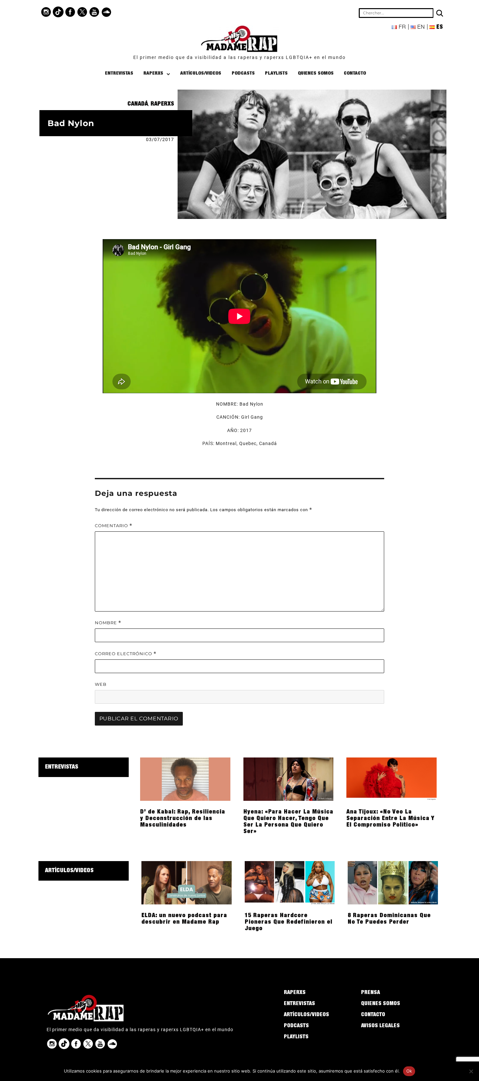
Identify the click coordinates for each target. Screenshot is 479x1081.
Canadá (137, 104)
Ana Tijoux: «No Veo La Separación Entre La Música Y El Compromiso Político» (390, 818)
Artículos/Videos (200, 73)
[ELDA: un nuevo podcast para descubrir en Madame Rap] (186, 882)
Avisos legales (380, 1026)
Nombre (108, 623)
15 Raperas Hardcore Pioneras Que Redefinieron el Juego (288, 922)
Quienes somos (316, 73)
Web (101, 684)
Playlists (276, 73)
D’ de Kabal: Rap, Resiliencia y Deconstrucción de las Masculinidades (182, 818)
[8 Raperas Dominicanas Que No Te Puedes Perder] (393, 882)
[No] (471, 1071)
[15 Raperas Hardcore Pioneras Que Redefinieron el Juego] (290, 882)
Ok (409, 1071)
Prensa (370, 993)
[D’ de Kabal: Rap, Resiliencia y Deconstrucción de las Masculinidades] (185, 778)
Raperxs (153, 73)
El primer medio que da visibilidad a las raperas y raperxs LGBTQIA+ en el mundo (239, 57)
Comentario (113, 525)
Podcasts (243, 73)
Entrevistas (119, 73)
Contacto (355, 73)
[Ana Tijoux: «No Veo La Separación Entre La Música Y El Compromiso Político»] (391, 778)
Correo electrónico (125, 653)
